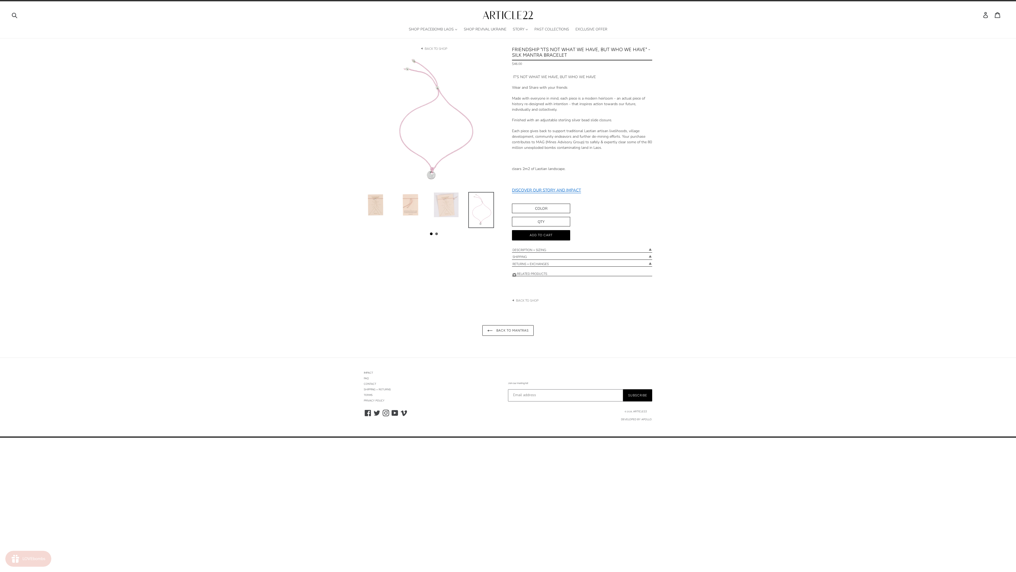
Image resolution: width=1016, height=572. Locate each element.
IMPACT (368, 373)
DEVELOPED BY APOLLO (636, 419)
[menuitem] (433, 29)
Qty (541, 221)
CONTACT (370, 384)
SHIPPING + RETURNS (377, 389)
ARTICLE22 (640, 411)
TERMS (368, 395)
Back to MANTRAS (511, 330)
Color (541, 208)
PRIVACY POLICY (374, 401)
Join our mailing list (518, 383)
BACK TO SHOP (436, 49)
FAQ (366, 378)
